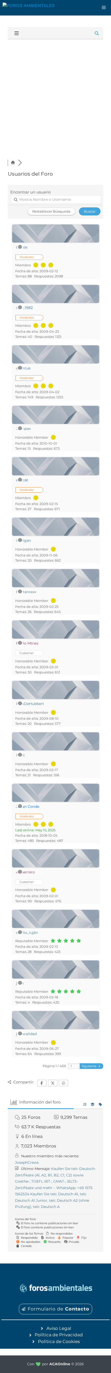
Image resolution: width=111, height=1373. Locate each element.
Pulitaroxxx (26, 591)
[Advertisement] (55, 97)
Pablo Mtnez (27, 643)
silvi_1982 (24, 307)
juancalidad (26, 1033)
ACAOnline (59, 1364)
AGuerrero (25, 872)
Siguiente (89, 1066)
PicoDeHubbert (30, 703)
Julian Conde (27, 806)
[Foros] (13, 163)
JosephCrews (27, 1162)
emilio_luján (27, 932)
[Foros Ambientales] (28, 7)
